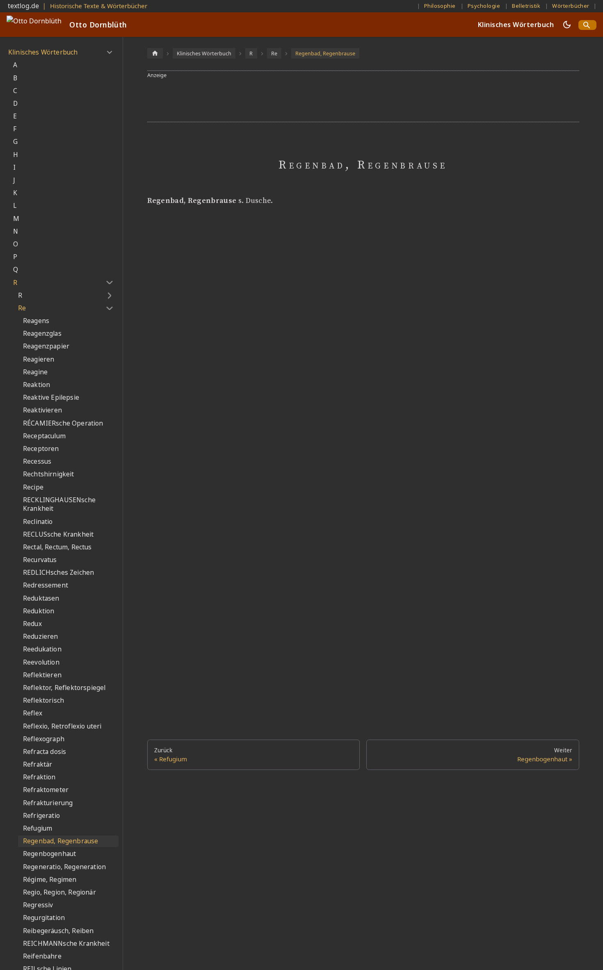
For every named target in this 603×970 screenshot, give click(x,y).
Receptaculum (44, 436)
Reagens (36, 321)
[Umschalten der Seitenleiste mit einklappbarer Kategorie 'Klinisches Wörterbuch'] (109, 52)
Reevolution (41, 662)
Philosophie (440, 5)
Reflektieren (42, 675)
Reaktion (36, 384)
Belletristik (526, 5)
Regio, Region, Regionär (59, 892)
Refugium (37, 828)
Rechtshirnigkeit (48, 474)
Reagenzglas (42, 333)
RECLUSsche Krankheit (58, 534)
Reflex (32, 713)
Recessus (37, 461)
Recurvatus (40, 560)
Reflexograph (43, 739)
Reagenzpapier (46, 346)
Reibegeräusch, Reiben (58, 931)
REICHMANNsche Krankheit (66, 943)
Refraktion (39, 777)
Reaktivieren (42, 410)
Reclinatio (38, 521)
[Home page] (155, 53)
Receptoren (41, 448)
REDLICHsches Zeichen (58, 572)
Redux (32, 623)
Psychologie (484, 5)
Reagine (35, 372)
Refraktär (37, 764)
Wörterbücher (570, 5)
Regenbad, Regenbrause (60, 841)
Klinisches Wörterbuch (516, 24)
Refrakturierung (48, 803)
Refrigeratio (41, 815)
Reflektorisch (43, 700)
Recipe (33, 487)
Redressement (45, 585)
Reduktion (38, 611)
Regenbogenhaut (49, 853)
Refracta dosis (44, 751)
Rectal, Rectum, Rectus (57, 547)
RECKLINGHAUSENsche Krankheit (59, 504)
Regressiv (38, 905)
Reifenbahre (42, 956)
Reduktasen (41, 598)
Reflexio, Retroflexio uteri (62, 726)
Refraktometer (46, 790)
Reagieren (38, 359)
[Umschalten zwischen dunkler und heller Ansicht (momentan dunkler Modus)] (566, 24)
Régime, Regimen (49, 879)
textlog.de (23, 5)
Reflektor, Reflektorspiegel (64, 687)
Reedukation (42, 649)
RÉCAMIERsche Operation (63, 423)
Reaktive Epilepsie (51, 397)
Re (22, 308)
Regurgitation (44, 917)
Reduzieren (40, 636)
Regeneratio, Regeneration (64, 867)
